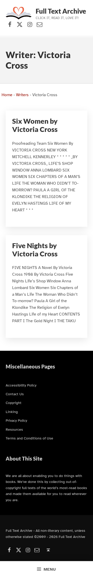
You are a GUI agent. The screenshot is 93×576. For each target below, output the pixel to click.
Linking (12, 411)
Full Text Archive (61, 11)
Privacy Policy (16, 420)
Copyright (13, 402)
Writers (22, 94)
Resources (14, 429)
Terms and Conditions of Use (29, 438)
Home (7, 94)
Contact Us (15, 394)
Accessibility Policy (21, 385)
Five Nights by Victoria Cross (35, 249)
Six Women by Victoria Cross (35, 125)
